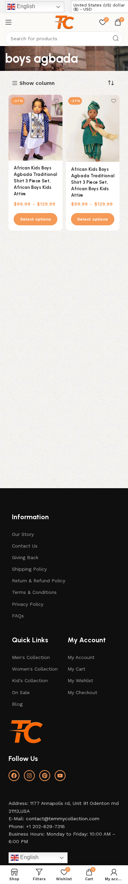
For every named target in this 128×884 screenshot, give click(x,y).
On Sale (21, 692)
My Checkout (82, 692)
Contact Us (25, 546)
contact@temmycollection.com (62, 818)
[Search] (116, 38)
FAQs (18, 615)
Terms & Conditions (34, 592)
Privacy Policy (27, 604)
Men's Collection (31, 657)
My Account (81, 657)
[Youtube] (60, 775)
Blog (17, 704)
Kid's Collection (30, 680)
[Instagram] (29, 775)
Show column (37, 83)
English (25, 6)
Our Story (23, 534)
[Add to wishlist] (56, 101)
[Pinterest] (44, 775)
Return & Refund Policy (38, 580)
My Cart (76, 669)
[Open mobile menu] (8, 22)
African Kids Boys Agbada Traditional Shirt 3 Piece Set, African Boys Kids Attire (35, 180)
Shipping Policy (29, 569)
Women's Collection (35, 669)
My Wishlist (80, 680)
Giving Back (25, 557)
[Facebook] (14, 775)
